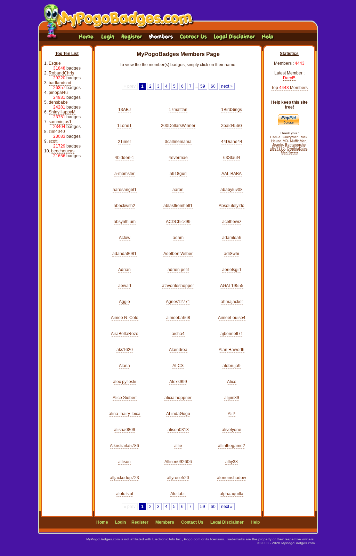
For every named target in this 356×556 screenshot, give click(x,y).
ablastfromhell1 (178, 205)
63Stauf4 (231, 157)
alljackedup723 (124, 477)
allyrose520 (178, 477)
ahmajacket (232, 301)
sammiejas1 (60, 121)
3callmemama (178, 141)
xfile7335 (277, 148)
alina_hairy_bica (124, 413)
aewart (124, 285)
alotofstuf (124, 493)
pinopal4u (58, 92)
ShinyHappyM (62, 112)
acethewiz (231, 221)
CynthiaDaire (297, 148)
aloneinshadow (231, 477)
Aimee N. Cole (124, 317)
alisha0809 (124, 429)
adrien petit (178, 269)
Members (164, 522)
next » (227, 86)
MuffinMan (298, 141)
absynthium (125, 221)
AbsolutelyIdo (231, 205)
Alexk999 (178, 381)
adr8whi (231, 253)
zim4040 (57, 131)
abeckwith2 (124, 205)
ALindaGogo (178, 413)
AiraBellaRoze (124, 333)
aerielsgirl (231, 269)
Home (102, 522)
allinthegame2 (231, 445)
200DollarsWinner (178, 125)
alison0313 (178, 429)
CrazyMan (291, 137)
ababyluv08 (231, 189)
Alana (124, 365)
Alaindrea (178, 349)
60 (213, 86)
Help (255, 522)
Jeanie (277, 144)
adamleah (231, 237)
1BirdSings (231, 109)
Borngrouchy (295, 144)
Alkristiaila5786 (124, 445)
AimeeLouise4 (231, 317)
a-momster (124, 173)
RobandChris (61, 73)
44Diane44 (231, 141)
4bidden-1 (124, 157)
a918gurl (178, 173)
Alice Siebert (125, 397)
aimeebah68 (178, 317)
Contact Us (192, 522)
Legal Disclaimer (227, 522)
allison (124, 461)
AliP (231, 413)
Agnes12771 (178, 301)
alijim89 (231, 397)
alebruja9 (231, 365)
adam (178, 237)
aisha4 (178, 333)
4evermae (178, 157)
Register (139, 522)
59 (202, 86)
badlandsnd (60, 82)
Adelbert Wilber (178, 253)
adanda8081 (124, 253)
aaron (178, 189)
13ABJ (124, 109)
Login (120, 522)
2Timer (124, 141)
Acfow (124, 237)
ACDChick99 (178, 221)
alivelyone (231, 429)
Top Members (289, 87)
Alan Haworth (231, 349)
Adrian (124, 269)
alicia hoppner (178, 397)
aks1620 (124, 349)
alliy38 (231, 461)
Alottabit (178, 493)
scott (53, 141)
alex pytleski (124, 381)
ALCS (178, 365)
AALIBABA (231, 173)
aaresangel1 (125, 189)
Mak (304, 137)
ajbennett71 (231, 333)
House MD (279, 141)
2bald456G (231, 125)
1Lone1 (124, 125)
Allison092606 (178, 461)
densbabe (58, 102)
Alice (231, 381)
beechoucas (62, 151)
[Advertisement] (67, 269)
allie (178, 445)
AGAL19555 (231, 285)
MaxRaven (289, 152)
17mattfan (178, 109)
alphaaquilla (231, 493)
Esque (55, 63)
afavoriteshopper (178, 285)
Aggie (124, 301)
